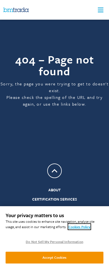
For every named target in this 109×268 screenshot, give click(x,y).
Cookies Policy (79, 226)
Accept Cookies (54, 257)
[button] (101, 9)
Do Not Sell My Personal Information (54, 241)
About (54, 190)
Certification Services (54, 199)
